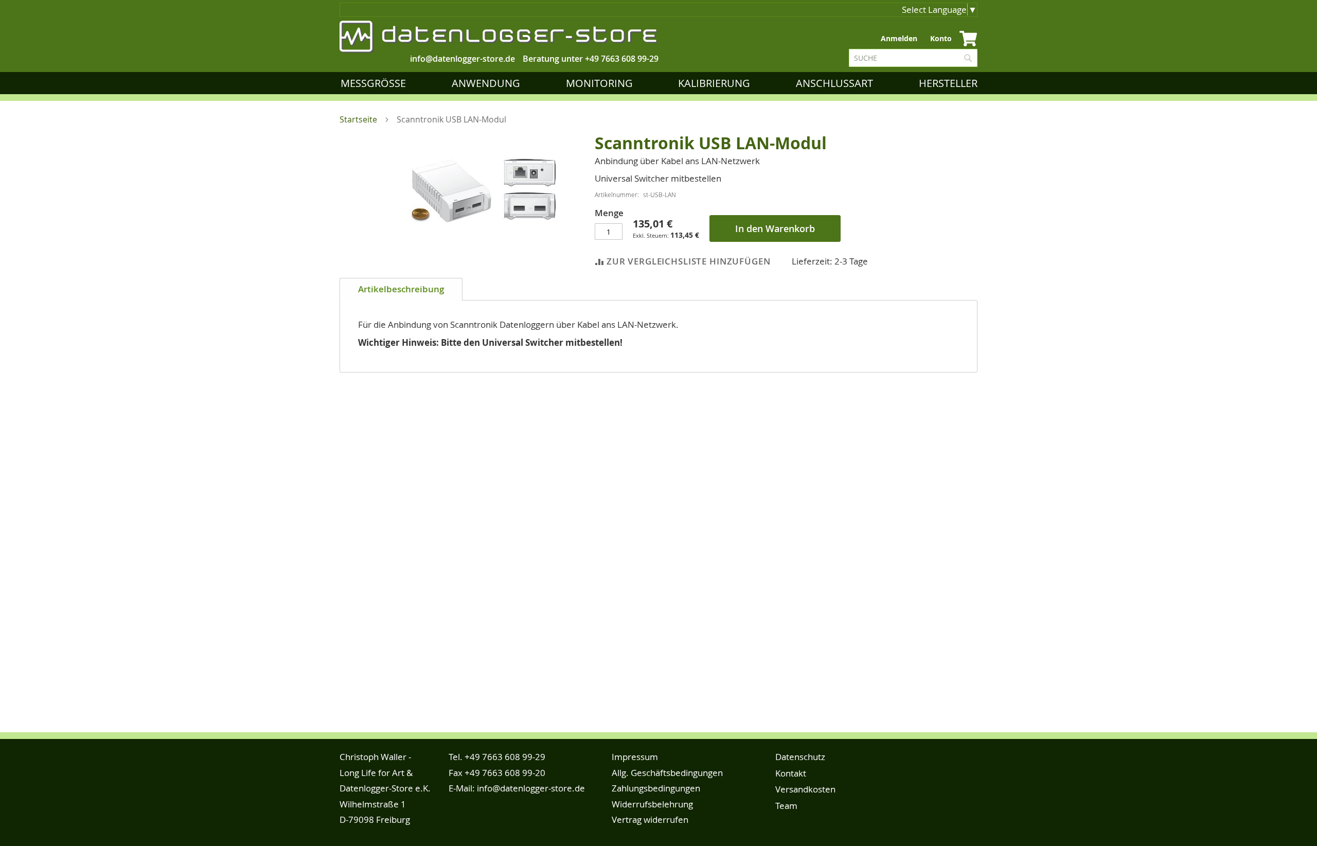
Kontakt (790, 773)
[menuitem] (375, 83)
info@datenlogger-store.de (531, 788)
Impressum (635, 757)
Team (786, 806)
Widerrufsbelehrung (652, 804)
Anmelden (899, 38)
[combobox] (913, 58)
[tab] (401, 289)
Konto (941, 38)
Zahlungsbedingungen (656, 788)
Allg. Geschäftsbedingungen (667, 773)
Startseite (358, 119)
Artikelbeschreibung (401, 289)
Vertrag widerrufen (650, 819)
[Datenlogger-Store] (499, 37)
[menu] (661, 83)
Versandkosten (805, 789)
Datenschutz (800, 757)
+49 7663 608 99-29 (621, 58)
